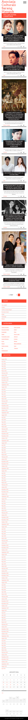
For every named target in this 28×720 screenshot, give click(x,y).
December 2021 (5, 489)
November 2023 (5, 436)
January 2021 (4, 515)
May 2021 (4, 505)
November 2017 (5, 603)
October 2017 (4, 605)
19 (10, 684)
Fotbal (3, 334)
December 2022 (5, 461)
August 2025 (4, 387)
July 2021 (4, 501)
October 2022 (4, 466)
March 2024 (4, 426)
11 (6, 682)
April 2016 (4, 647)
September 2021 (5, 496)
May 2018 (4, 589)
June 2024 (4, 419)
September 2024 (5, 412)
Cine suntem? (4, 305)
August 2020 (4, 526)
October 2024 (4, 410)
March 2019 (4, 566)
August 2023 (4, 442)
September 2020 (5, 524)
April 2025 (4, 396)
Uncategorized (5, 350)
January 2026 (4, 375)
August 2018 (4, 582)
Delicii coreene (17, 327)
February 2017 (5, 624)
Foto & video (17, 334)
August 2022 (4, 470)
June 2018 (4, 587)
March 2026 (4, 370)
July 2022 (4, 473)
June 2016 (4, 643)
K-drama (5, 152)
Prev (11, 295)
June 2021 (4, 503)
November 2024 (5, 408)
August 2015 (4, 666)
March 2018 (4, 594)
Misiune (3, 319)
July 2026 (4, 361)
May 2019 (4, 561)
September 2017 (5, 608)
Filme (15, 332)
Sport (15, 346)
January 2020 (4, 543)
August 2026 (4, 359)
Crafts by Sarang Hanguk (7, 309)
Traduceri (16, 348)
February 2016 (5, 652)
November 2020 (5, 519)
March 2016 (4, 650)
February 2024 (5, 429)
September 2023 (5, 440)
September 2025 (5, 384)
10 (3, 682)
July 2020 (4, 529)
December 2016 (5, 629)
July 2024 (4, 417)
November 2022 (5, 463)
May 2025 (4, 394)
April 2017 (4, 619)
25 (6, 687)
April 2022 (4, 480)
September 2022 (5, 468)
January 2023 (4, 459)
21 (17, 684)
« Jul (2, 693)
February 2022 (5, 484)
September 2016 (5, 636)
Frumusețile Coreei (5, 336)
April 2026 (4, 368)
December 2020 (5, 517)
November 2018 (5, 575)
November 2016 (5, 631)
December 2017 (5, 601)
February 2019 (5, 568)
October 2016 (4, 633)
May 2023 (4, 449)
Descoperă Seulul (5, 329)
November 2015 (5, 659)
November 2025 (5, 380)
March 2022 (4, 482)
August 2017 (4, 610)
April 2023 (4, 452)
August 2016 (4, 638)
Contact (3, 307)
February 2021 (5, 512)
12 (10, 682)
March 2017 (4, 622)
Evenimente (4, 332)
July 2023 (4, 445)
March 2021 (4, 510)
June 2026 (4, 363)
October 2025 (4, 382)
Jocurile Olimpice (5, 339)
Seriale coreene (6, 125)
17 (3, 684)
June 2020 (4, 531)
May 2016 (4, 645)
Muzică (3, 343)
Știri (4, 46)
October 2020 (4, 522)
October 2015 (4, 661)
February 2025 (5, 401)
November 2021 (5, 491)
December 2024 (5, 405)
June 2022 (4, 475)
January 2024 (4, 431)
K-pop (3, 341)
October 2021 (4, 494)
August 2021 (4, 498)
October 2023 (4, 438)
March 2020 (4, 538)
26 (10, 687)
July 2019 (4, 557)
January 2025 (4, 403)
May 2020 (4, 533)
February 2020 (5, 540)
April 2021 (4, 508)
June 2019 (4, 559)
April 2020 (4, 536)
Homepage (4, 316)
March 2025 (4, 398)
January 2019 (4, 570)
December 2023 (5, 433)
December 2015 (5, 657)
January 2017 (4, 626)
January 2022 (4, 487)
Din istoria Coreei (5, 312)
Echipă (3, 314)
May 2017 (4, 617)
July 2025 (4, 389)
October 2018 (4, 577)
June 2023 (4, 447)
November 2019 (5, 547)
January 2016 (4, 654)
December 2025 (5, 377)
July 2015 (4, 668)
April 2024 (4, 424)
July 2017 (4, 612)
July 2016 (4, 640)
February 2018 (5, 596)
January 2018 (4, 598)
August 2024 (4, 415)
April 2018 (4, 591)
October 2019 (4, 549)
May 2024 (4, 422)
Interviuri (16, 336)
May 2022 (4, 477)
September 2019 (5, 552)
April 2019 (4, 564)
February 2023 (5, 456)
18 (6, 684)
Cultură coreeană (5, 327)
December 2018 (5, 573)
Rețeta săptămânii (17, 343)
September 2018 (5, 580)
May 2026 (4, 366)
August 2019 (4, 554)
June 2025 (4, 391)
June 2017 (4, 615)
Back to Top (13, 715)
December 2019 (5, 545)
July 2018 (4, 584)
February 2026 (5, 373)
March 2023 (4, 454)
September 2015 (5, 664)
